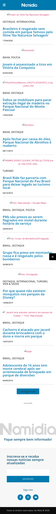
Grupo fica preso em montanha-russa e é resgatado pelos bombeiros (28, 255)
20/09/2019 (8, 228)
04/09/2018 (8, 380)
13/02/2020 (8, 115)
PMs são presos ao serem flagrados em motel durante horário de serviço (25, 220)
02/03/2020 (8, 73)
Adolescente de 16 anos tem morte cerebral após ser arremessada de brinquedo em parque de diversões (27, 370)
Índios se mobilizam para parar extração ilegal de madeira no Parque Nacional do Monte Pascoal (27, 105)
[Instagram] (28, 497)
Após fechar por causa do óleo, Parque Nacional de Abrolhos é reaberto (27, 142)
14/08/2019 (8, 302)
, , (19, 210)
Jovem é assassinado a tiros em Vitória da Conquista (27, 66)
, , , (25, 282)
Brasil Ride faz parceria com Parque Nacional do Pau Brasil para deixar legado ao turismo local (26, 182)
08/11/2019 (8, 151)
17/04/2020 (8, 40)
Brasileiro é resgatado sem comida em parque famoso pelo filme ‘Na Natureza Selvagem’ (28, 31)
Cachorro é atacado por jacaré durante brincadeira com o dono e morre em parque (26, 332)
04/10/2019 (8, 193)
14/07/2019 (8, 341)
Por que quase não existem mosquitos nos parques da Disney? (24, 294)
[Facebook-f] (20, 497)
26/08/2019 (8, 264)
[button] (28, 391)
